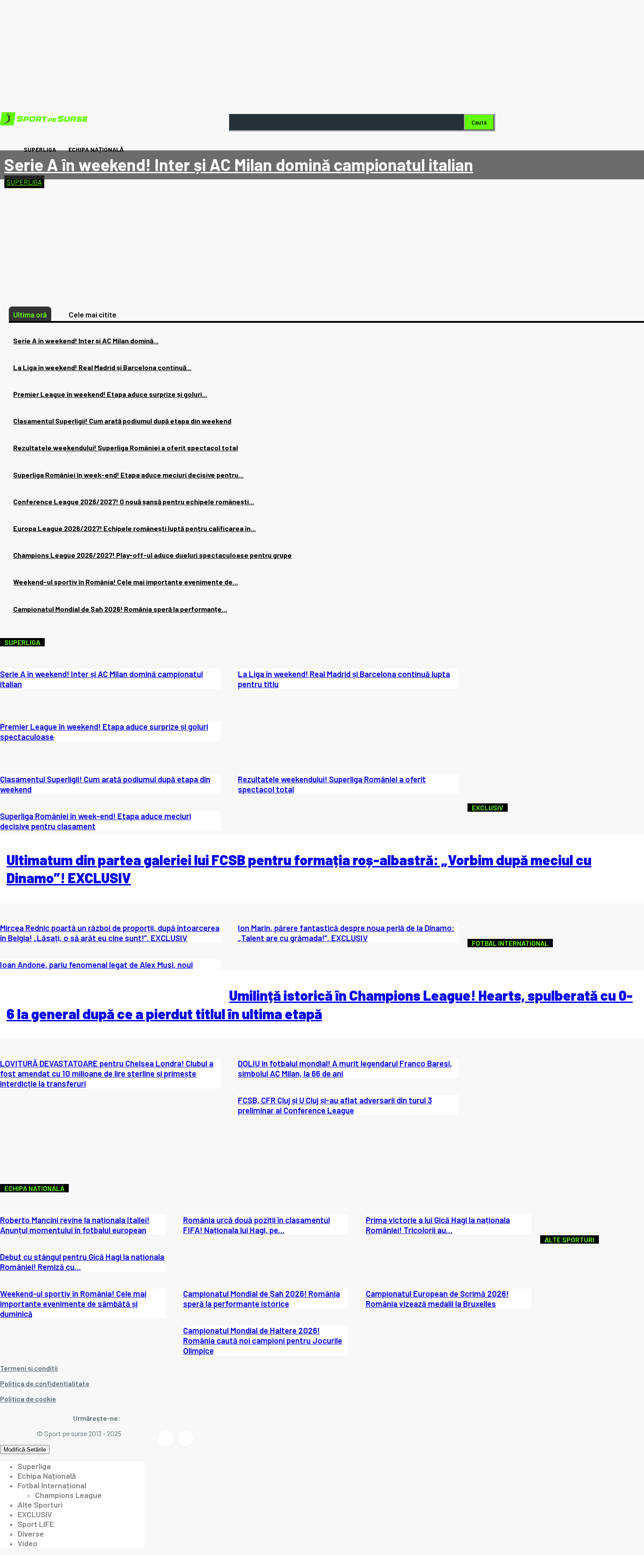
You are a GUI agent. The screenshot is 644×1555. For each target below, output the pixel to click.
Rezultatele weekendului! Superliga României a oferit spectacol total (125, 447)
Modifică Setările (25, 1449)
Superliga (24, 182)
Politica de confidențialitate (44, 1383)
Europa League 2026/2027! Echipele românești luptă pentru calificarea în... (134, 528)
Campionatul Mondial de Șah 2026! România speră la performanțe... (120, 609)
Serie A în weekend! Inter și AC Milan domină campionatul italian (238, 164)
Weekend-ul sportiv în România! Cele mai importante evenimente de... (125, 582)
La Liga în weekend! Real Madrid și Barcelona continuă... (102, 367)
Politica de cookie (28, 1399)
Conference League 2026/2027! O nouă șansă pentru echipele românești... (133, 501)
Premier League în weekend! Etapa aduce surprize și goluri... (110, 394)
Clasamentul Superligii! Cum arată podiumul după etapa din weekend (122, 421)
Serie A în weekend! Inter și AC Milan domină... (86, 340)
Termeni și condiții (29, 1368)
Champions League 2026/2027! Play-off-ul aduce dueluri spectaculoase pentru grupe (152, 555)
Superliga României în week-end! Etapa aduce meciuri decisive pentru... (128, 475)
